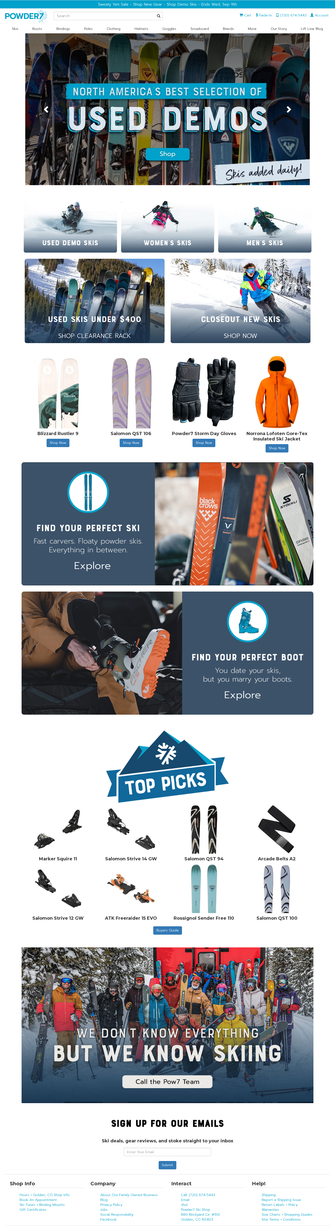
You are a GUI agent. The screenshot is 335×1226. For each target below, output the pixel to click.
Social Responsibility (116, 1214)
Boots (37, 28)
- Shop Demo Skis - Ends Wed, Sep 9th (199, 4)
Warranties (270, 1209)
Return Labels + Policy (280, 1204)
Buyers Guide (167, 930)
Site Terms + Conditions (281, 1219)
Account (321, 15)
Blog (104, 1199)
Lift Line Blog (312, 28)
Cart (247, 15)
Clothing (113, 28)
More (252, 28)
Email (185, 1199)
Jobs (104, 1209)
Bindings (63, 28)
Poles (88, 28)
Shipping (269, 1195)
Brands (228, 28)
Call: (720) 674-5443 (198, 1195)
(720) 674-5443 (293, 15)
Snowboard (200, 28)
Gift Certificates (33, 1209)
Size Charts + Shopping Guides (287, 1214)
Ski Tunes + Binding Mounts (42, 1204)
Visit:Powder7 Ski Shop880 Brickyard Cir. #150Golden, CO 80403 (200, 1212)
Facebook (108, 1219)
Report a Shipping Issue (281, 1199)
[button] (46, 109)
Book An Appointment (38, 1199)
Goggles (169, 28)
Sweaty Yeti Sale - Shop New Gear (130, 4)
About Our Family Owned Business (129, 1195)
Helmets (141, 28)
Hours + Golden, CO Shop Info (45, 1195)
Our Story (279, 28)
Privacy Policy (111, 1204)
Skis (15, 28)
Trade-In (265, 15)
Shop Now (58, 442)
